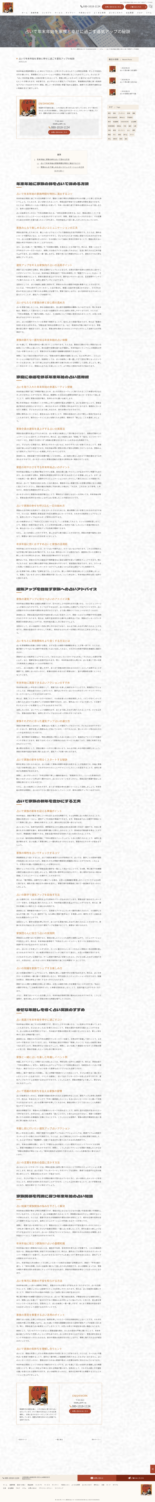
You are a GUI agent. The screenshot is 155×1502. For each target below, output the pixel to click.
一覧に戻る (59, 1439)
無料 (114, 113)
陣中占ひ (122, 117)
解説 (114, 130)
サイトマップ (59, 1488)
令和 (124, 126)
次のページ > (96, 1439)
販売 (109, 113)
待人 (114, 134)
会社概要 (133, 122)
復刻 (126, 139)
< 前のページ (22, 1439)
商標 (128, 113)
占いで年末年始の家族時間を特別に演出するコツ (60, 163)
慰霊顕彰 (115, 122)
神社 (109, 139)
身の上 (125, 134)
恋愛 (109, 130)
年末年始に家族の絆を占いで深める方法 (53, 159)
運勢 (133, 130)
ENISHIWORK (125, 122)
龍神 (130, 126)
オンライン (121, 130)
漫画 (133, 113)
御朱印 (115, 139)
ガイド (132, 134)
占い (128, 130)
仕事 (135, 126)
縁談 (119, 134)
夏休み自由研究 (112, 117)
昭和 (121, 139)
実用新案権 (111, 126)
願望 (109, 134)
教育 (109, 122)
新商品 (119, 126)
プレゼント (121, 113)
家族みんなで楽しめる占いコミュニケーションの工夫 (62, 167)
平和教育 (130, 117)
